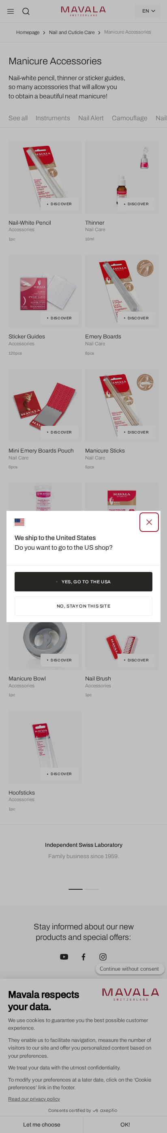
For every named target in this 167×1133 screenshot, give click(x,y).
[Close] (149, 522)
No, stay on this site (84, 606)
